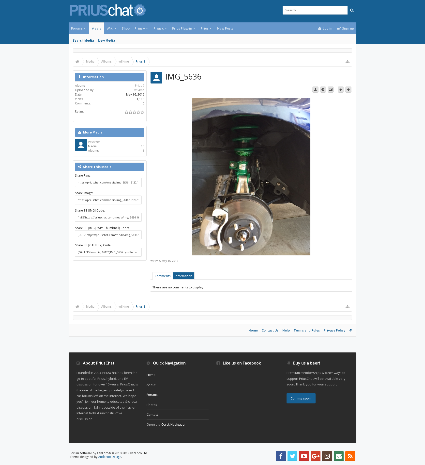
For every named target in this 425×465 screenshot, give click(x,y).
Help (286, 330)
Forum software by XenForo (109, 453)
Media (96, 28)
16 (142, 146)
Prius (205, 28)
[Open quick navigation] (347, 61)
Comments (163, 276)
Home (253, 330)
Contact (152, 414)
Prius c (158, 28)
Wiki (110, 28)
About (151, 384)
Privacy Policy (334, 330)
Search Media (83, 40)
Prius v (140, 28)
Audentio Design (109, 457)
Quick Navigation (173, 424)
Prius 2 (139, 85)
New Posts (225, 28)
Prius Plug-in (182, 28)
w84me (155, 261)
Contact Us (270, 330)
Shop (126, 28)
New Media (106, 40)
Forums (77, 28)
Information (183, 276)
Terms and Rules (307, 330)
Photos (152, 404)
